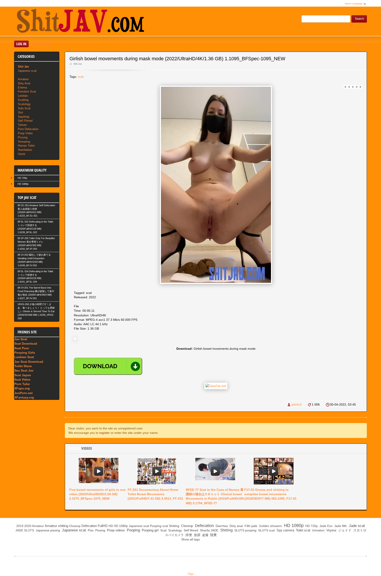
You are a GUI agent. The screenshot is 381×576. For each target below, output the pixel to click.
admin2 (296, 404)
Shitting (174, 526)
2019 (19, 526)
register (104, 432)
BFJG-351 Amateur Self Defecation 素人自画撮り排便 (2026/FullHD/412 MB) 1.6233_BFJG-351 (36, 210)
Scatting (23, 100)
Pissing (22, 137)
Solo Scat (24, 108)
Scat (162, 530)
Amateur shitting (56, 526)
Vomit (21, 154)
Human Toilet (26, 145)
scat (81, 76)
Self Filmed (25, 120)
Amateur (23, 79)
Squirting (23, 116)
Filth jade (250, 526)
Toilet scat (302, 530)
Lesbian (23, 95)
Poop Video (25, 133)
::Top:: (190, 574)
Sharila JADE (208, 530)
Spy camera (285, 530)
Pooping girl (150, 530)
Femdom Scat (27, 91)
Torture (22, 125)
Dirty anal (236, 526)
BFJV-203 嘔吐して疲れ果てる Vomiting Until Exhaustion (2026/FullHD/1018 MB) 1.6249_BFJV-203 (34, 260)
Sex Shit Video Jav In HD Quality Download (80, 22)
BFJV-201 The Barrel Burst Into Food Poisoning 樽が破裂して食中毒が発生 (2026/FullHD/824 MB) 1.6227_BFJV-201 (36, 293)
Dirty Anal (24, 83)
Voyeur (330, 530)
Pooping (155, 526)
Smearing (24, 141)
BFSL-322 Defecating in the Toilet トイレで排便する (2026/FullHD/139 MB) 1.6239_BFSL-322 (35, 227)
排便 (188, 535)
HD (110, 526)
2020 (27, 526)
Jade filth (340, 526)
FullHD (103, 526)
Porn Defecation (28, 129)
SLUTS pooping (244, 530)
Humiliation (25, 149)
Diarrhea (221, 526)
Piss (90, 530)
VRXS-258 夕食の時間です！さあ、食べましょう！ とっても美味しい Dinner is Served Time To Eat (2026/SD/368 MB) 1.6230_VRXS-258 (36, 311)
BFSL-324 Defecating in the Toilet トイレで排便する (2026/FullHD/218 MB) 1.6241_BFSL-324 (35, 276)
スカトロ (359, 530)
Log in (21, 43)
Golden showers (270, 526)
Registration (41, 43)
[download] (108, 366)
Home (360, 43)
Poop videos (115, 530)
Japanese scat (27, 70)
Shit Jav (77, 63)
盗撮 (204, 535)
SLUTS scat (266, 530)
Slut (20, 112)
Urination (318, 530)
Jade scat (356, 526)
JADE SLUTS (24, 530)
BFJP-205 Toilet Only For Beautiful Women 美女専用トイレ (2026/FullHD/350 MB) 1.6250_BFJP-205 (36, 243)
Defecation (89, 526)
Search (359, 18)
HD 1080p (23, 184)
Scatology (24, 104)
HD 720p (22, 178)
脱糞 (213, 535)
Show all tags (190, 539)
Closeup (74, 526)
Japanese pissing (47, 530)
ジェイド (344, 530)
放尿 (196, 535)
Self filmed (190, 530)
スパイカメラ (174, 535)
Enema (22, 87)
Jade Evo (325, 526)
